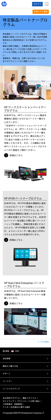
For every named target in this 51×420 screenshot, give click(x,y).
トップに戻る (43, 342)
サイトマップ (8, 401)
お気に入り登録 (40, 11)
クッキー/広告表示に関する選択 (16, 407)
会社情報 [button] (6, 358)
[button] (37, 4)
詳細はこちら (16, 155)
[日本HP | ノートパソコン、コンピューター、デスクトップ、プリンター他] (4, 4)
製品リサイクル (29, 398)
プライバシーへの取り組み (28, 401)
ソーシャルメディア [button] (11, 389)
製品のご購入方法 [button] (10, 366)
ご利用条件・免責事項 (12, 404)
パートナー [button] (7, 381)
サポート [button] (6, 373)
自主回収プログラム (11, 398)
